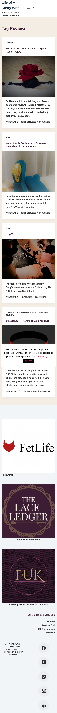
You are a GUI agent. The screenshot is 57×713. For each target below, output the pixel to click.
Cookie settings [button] (41, 356)
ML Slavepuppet (46, 629)
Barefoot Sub (48, 625)
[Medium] (43, 691)
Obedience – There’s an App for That (27, 321)
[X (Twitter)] (43, 662)
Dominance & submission (17, 312)
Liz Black (50, 622)
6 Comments (44, 213)
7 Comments (45, 391)
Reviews (9, 43)
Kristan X (50, 633)
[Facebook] (43, 647)
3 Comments (44, 122)
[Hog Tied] (28, 259)
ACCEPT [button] (28, 361)
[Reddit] (43, 705)
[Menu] (28, 8)
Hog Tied (11, 234)
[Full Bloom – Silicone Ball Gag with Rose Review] (28, 76)
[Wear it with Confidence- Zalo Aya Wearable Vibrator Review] (28, 171)
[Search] (34, 8)
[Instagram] (43, 676)
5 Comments (40, 297)
